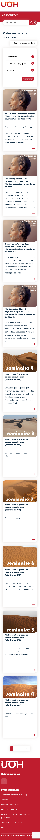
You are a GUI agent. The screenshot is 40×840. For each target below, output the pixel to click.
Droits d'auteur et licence (10, 810)
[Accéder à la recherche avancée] (33, 22)
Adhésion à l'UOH (7, 800)
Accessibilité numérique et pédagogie (14, 795)
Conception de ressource (10, 805)
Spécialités (12, 57)
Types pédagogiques (16, 63)
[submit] (31, 22)
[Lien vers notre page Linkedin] (4, 782)
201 (27, 748)
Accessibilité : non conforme (11, 823)
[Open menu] (32, 5)
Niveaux (10, 70)
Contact (4, 828)
